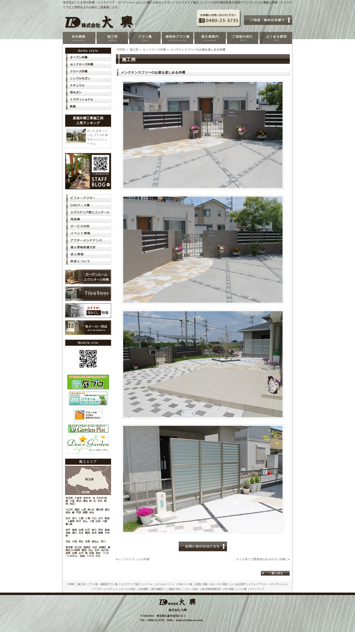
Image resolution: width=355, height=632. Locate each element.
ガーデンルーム (279, 584)
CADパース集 (185, 584)
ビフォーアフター (258, 584)
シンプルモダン (80, 78)
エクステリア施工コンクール (136, 584)
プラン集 (93, 584)
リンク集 (242, 589)
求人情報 (229, 589)
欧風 (73, 106)
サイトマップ (257, 589)
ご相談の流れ (173, 589)
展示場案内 (157, 589)
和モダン (76, 92)
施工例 (134, 49)
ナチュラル (77, 85)
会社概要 (143, 589)
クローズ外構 (78, 71)
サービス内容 (128, 589)
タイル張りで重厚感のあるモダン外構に (262, 559)
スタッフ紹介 (191, 589)
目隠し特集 (201, 584)
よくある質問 (238, 584)
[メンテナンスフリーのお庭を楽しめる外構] (203, 187)
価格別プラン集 (109, 584)
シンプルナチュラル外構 (133, 559)
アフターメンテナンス (105, 589)
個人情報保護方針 (211, 589)
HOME (121, 49)
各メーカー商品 (219, 584)
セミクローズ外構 (154, 49)
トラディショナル (81, 99)
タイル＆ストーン (165, 584)
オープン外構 (78, 57)
